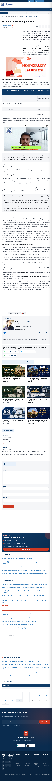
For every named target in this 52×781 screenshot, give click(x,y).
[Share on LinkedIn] (43, 26)
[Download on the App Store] (31, 745)
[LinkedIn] (4, 333)
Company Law (25, 9)
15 (39, 695)
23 (46, 698)
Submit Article (46, 759)
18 (12, 698)
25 (12, 700)
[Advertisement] (12, 44)
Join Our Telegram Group (29, 351)
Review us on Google (11, 355)
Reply (4, 443)
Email (5, 492)
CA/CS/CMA (27, 765)
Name (5, 486)
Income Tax (6, 9)
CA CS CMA (45, 9)
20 (26, 698)
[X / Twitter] (6, 762)
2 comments (12, 27)
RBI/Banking (27, 761)
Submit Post (40, 1)
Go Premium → (26, 549)
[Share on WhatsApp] (46, 26)
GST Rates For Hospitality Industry (18, 21)
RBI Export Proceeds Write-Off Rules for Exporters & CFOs (17, 567)
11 (12, 695)
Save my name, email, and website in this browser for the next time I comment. (21, 503)
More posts (5, 576)
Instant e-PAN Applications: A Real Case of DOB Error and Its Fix (19, 621)
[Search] (50, 9)
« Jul (3, 705)
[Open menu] (49, 5)
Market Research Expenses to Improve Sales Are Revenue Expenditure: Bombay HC (24, 587)
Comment (6, 470)
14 (32, 695)
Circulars (36, 759)
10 (5, 695)
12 (19, 695)
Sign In (47, 1)
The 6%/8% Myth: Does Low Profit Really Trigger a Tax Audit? (18, 628)
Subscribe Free (45, 722)
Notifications (37, 757)
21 (32, 698)
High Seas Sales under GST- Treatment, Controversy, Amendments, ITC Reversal (21, 340)
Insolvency (27, 763)
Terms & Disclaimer (46, 774)
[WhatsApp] (9, 765)
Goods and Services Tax (11, 16)
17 (5, 698)
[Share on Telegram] (49, 26)
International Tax (18, 766)
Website (5, 497)
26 (19, 700)
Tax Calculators (37, 766)
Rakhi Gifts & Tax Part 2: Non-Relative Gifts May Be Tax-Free (18, 624)
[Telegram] (3, 768)
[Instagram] (6, 765)
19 (19, 698)
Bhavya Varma (7, 25)
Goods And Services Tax (14, 313)
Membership (46, 765)
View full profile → (44, 332)
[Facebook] (3, 762)
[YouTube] (9, 762)
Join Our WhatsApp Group (12, 351)
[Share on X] (40, 26)
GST (41, 9)
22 (39, 698)
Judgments (36, 761)
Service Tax (18, 9)
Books (32, 1)
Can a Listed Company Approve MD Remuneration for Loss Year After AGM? (22, 618)
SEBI (26, 759)
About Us (45, 757)
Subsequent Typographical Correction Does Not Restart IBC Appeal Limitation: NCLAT (25, 584)
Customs (36, 9)
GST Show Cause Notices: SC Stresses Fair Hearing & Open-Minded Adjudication (23, 570)
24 (5, 700)
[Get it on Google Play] (21, 745)
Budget (12, 9)
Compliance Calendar (37, 764)
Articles (19, 16)
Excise (31, 9)
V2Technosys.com (27, 774)
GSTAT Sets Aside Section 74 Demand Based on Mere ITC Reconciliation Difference (24, 573)
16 (46, 695)
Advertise (45, 761)
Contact (45, 763)
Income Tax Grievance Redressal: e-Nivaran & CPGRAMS (17, 558)
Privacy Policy (38, 774)
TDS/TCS (18, 763)
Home (2, 9)
